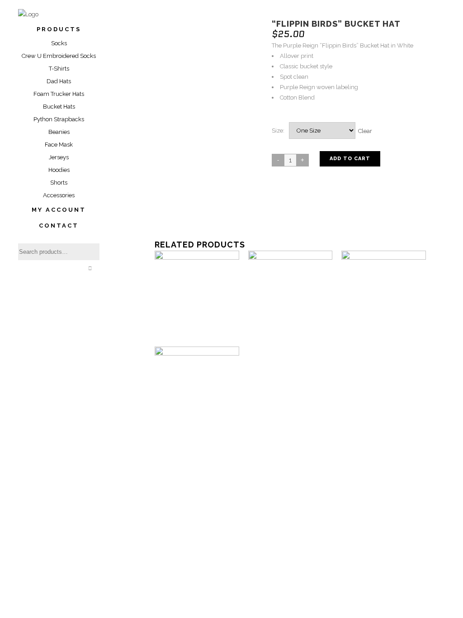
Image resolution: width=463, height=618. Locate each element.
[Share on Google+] (299, 212)
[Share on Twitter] (290, 212)
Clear (365, 130)
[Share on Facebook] (280, 212)
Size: (278, 130)
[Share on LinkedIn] (308, 212)
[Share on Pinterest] (326, 212)
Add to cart (350, 159)
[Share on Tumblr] (317, 212)
